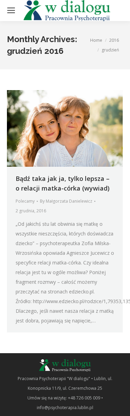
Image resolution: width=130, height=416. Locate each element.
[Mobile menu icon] (11, 10)
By (66, 201)
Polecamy (25, 201)
